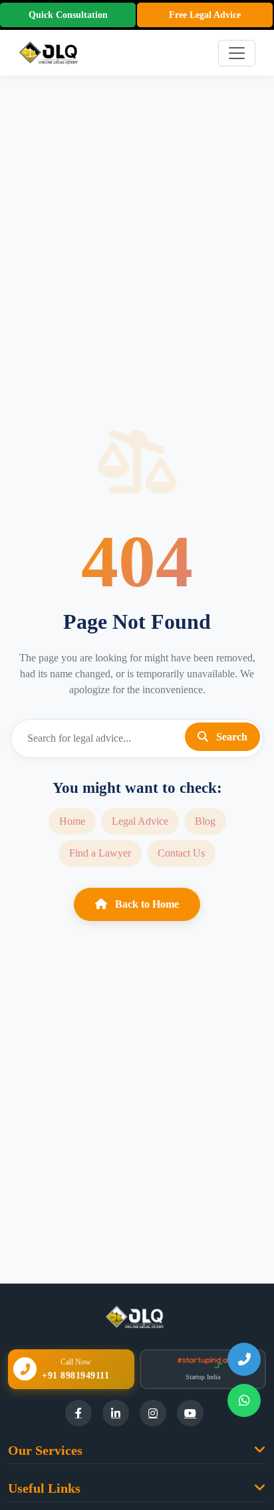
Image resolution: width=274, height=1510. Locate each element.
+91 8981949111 (75, 1376)
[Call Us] (244, 1359)
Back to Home (145, 904)
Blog (205, 821)
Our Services (45, 1450)
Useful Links (44, 1488)
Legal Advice (140, 821)
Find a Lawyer (100, 853)
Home (72, 821)
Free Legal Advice (205, 15)
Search (230, 736)
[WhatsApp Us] (244, 1400)
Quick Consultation (68, 15)
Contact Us (181, 853)
